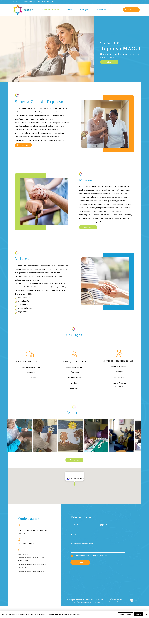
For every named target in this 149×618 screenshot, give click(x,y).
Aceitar (138, 614)
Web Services (95, 602)
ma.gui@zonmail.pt (26, 543)
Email (73, 535)
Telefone (101, 525)
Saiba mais (76, 614)
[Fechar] (146, 614)
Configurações (125, 614)
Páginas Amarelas (82, 602)
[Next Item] (137, 435)
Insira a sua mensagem (82, 544)
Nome (73, 525)
